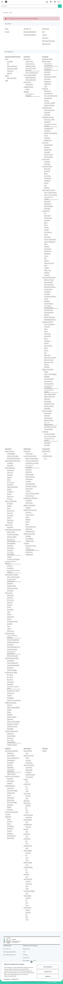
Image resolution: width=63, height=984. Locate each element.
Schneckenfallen (28, 867)
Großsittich (10, 828)
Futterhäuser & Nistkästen (30, 95)
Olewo (46, 348)
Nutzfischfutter (28, 846)
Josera (45, 338)
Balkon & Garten (9, 451)
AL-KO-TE (28, 881)
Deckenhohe (10, 682)
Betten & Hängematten (32, 458)
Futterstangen (11, 793)
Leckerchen (10, 71)
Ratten (27, 89)
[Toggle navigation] (2, 1)
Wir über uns (27, 28)
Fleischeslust (47, 178)
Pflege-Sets (47, 399)
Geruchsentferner (49, 379)
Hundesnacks (46, 211)
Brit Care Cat (10, 482)
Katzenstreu (10, 733)
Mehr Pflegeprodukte (50, 394)
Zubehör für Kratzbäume (14, 700)
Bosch (45, 223)
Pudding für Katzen (12, 621)
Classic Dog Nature (49, 110)
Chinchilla (28, 512)
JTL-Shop (54, 982)
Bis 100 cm (10, 675)
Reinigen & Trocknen (12, 724)
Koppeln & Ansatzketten (50, 133)
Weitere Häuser (30, 496)
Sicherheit (47, 445)
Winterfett (10, 809)
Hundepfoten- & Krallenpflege (48, 387)
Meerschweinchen (31, 526)
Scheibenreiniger (30, 774)
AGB (43, 32)
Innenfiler (28, 760)
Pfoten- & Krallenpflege (13, 721)
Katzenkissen (10, 548)
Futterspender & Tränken (48, 198)
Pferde (7, 75)
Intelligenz (47, 301)
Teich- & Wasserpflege (30, 75)
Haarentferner (48, 381)
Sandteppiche (11, 760)
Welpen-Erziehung (49, 105)
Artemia (26, 779)
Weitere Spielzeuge (49, 317)
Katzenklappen (11, 453)
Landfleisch (47, 180)
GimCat (9, 607)
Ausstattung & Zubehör (30, 456)
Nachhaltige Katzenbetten (10, 553)
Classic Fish (29, 884)
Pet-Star (46, 183)
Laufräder (28, 481)
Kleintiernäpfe (29, 474)
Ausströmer (29, 767)
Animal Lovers (48, 218)
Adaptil (46, 372)
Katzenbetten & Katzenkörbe (13, 529)
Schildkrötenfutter (47, 456)
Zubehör (9, 73)
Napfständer (47, 204)
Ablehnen (48, 976)
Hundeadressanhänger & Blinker (50, 125)
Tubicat (9, 628)
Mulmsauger (29, 770)
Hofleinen (46, 147)
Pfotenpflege (47, 401)
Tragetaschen (29, 554)
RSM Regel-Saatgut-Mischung (31, 69)
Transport (26, 543)
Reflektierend (47, 140)
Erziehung (45, 88)
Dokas (45, 244)
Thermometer (29, 777)
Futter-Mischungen (12, 790)
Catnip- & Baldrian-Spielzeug (12, 636)
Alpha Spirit (47, 215)
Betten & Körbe (46, 61)
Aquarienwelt (29, 84)
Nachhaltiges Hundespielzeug (48, 306)
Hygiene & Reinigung (29, 505)
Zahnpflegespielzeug (50, 319)
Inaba (8, 612)
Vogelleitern (10, 767)
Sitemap (44, 35)
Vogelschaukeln (11, 774)
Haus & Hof (45, 142)
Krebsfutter (27, 834)
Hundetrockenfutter (47, 322)
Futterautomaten (28, 815)
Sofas (45, 86)
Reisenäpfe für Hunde (50, 427)
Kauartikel (10, 61)
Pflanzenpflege (28, 850)
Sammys (46, 261)
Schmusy (9, 499)
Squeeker (46, 315)
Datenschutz (15, 979)
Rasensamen (27, 59)
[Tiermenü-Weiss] (6, 2)
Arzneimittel (27, 784)
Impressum (7, 979)
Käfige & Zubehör (49, 420)
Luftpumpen (29, 762)
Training (46, 100)
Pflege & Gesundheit (47, 369)
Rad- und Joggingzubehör (48, 423)
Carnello (46, 227)
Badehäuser (10, 753)
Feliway (9, 712)
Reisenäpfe (47, 208)
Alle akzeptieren (47, 967)
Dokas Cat (9, 602)
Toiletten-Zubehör (12, 744)
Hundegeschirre (48, 128)
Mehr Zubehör (11, 755)
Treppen (9, 557)
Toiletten (28, 491)
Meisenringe (10, 800)
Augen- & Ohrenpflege (50, 374)
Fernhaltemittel (48, 93)
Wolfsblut (46, 188)
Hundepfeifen (48, 98)
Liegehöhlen (47, 84)
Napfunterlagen (48, 206)
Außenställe (27, 451)
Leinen (46, 135)
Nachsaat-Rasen (30, 64)
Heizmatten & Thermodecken (48, 64)
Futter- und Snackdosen (50, 195)
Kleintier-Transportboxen (30, 548)
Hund (6, 59)
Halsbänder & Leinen (48, 117)
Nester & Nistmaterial (13, 758)
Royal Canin (47, 355)
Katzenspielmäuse (12, 649)
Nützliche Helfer (48, 154)
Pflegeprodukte (30, 541)
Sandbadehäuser (30, 484)
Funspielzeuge (48, 289)
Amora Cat (10, 472)
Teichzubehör (27, 82)
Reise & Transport (47, 411)
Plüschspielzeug (48, 310)
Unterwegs (45, 431)
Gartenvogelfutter (10, 786)
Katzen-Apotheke (11, 717)
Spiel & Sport (29, 488)
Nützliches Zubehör (12, 588)
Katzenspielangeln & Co (13, 647)
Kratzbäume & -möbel (11, 672)
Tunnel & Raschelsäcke (13, 559)
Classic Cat (10, 513)
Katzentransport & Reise (11, 658)
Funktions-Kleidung (49, 434)
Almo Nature (10, 470)
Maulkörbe (47, 138)
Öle (8, 64)
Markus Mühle (48, 345)
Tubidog (46, 268)
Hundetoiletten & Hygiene (49, 391)
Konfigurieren (48, 971)
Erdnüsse (9, 821)
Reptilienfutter (46, 451)
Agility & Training (49, 280)
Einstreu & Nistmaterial (32, 461)
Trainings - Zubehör (49, 103)
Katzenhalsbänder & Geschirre (10, 562)
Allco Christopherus (49, 324)
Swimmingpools (48, 157)
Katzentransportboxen (13, 665)
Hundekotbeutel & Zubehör (49, 439)
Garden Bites (47, 251)
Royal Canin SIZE (48, 362)
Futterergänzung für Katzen (12, 461)
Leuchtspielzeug (48, 303)
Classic (46, 234)
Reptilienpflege (28, 862)
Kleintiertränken (30, 476)
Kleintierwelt (29, 453)
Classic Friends (30, 515)
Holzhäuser (29, 472)
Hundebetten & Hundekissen (48, 68)
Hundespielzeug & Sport (49, 277)
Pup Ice (46, 256)
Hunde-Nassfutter (47, 166)
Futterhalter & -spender (32, 463)
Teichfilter (26, 874)
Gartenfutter (10, 826)
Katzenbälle (10, 644)
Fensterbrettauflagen (13, 534)
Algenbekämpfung (31, 77)
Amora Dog (47, 169)
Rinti (45, 185)
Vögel (6, 80)
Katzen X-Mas (9, 525)
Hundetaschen (48, 418)
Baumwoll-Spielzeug (49, 287)
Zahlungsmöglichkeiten (30, 32)
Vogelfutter (8, 816)
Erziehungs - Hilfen (49, 119)
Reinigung (28, 772)
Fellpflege (46, 376)
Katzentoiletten (11, 736)
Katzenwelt (47, 74)
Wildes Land (47, 270)
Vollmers (46, 364)
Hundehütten (48, 150)
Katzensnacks (9, 593)
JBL (26, 786)
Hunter (46, 299)
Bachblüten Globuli (47, 59)
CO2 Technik (27, 793)
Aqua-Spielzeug (48, 282)
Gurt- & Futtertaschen (50, 436)
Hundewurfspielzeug (50, 296)
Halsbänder (47, 122)
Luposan (46, 343)
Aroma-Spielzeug (48, 284)
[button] (47, 1)
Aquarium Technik (29, 755)
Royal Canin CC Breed (50, 357)
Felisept (9, 710)
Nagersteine (29, 529)
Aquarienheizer (28, 751)
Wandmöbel (10, 698)
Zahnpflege (47, 408)
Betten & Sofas (11, 532)
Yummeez (47, 275)
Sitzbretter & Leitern (31, 486)
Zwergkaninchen (30, 531)
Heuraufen (29, 469)
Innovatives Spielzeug (13, 640)
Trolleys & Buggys (12, 670)
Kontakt (7, 32)
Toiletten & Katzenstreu (11, 731)
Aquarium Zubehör (29, 765)
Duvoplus (46, 246)
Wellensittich (10, 838)
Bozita (45, 173)
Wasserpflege (27, 895)
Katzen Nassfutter (10, 468)
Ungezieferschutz (28, 87)
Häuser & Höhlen (11, 537)
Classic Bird (10, 788)
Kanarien (9, 831)
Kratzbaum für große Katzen (13, 687)
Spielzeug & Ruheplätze (13, 458)
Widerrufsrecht (46, 44)
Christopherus (48, 232)
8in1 (45, 213)
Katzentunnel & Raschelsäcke (11, 652)
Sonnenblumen (11, 835)
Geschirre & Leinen (31, 545)
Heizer (27, 758)
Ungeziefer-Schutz (49, 403)
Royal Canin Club (48, 360)
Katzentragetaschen (12, 663)
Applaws (9, 477)
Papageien (10, 833)
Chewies (46, 230)
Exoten (9, 824)
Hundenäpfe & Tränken (48, 190)
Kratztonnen (10, 693)
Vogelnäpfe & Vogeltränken (10, 770)
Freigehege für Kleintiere (30, 498)
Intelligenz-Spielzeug (13, 642)
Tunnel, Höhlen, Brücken (32, 493)
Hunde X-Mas (46, 159)
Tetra (27, 791)
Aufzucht (9, 705)
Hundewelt (47, 72)
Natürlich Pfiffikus (12, 802)
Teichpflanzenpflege (29, 891)
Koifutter (26, 829)
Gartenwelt (10, 778)
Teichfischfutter (28, 879)
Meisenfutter (10, 797)
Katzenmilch (10, 616)
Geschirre (9, 565)
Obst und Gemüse (12, 66)
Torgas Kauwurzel (49, 263)
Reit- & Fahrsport (11, 78)
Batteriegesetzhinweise (48, 41)
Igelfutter (28, 519)
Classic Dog (47, 176)
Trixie (45, 265)
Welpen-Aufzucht (49, 406)
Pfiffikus (9, 807)
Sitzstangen (10, 762)
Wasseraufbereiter (31, 80)
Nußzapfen (10, 805)
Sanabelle (9, 522)
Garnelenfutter (28, 824)
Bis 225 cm (10, 679)
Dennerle (28, 796)
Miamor (9, 494)
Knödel (9, 795)
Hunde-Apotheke (48, 383)
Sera (45, 453)
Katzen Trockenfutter (11, 501)
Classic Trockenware (49, 242)
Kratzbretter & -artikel (13, 691)
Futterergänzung (46, 107)
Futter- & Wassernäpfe (50, 192)
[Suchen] (60, 6)
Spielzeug (9, 765)
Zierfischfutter (27, 907)
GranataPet (10, 484)
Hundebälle (47, 291)
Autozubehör (47, 413)
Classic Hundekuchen (50, 239)
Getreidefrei (47, 336)
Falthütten (47, 415)
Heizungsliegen (11, 543)
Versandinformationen (30, 35)
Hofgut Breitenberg (12, 487)
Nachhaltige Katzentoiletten (11, 741)
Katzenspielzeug (9, 633)
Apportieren (47, 91)
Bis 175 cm (10, 677)
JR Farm (28, 522)
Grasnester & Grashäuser (29, 466)
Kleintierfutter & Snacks (30, 510)
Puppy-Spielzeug (48, 312)
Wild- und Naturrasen (32, 72)
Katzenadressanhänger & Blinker (13, 571)
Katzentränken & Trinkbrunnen (11, 580)
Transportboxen (48, 429)
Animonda (47, 171)
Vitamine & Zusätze (12, 68)
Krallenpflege (29, 538)
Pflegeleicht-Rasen (31, 66)
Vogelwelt (26, 91)
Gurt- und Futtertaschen (51, 96)
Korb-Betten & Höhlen (50, 77)
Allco (27, 848)
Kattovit (9, 489)
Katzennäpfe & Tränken (11, 574)
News (6, 28)
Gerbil (27, 517)
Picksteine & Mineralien (11, 812)
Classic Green (29, 61)
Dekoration (27, 800)
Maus (27, 524)
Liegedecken (47, 81)
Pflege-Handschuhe (49, 396)
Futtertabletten (28, 819)
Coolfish (44, 751)
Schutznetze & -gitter (13, 456)
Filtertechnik (27, 803)
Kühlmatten (47, 79)
